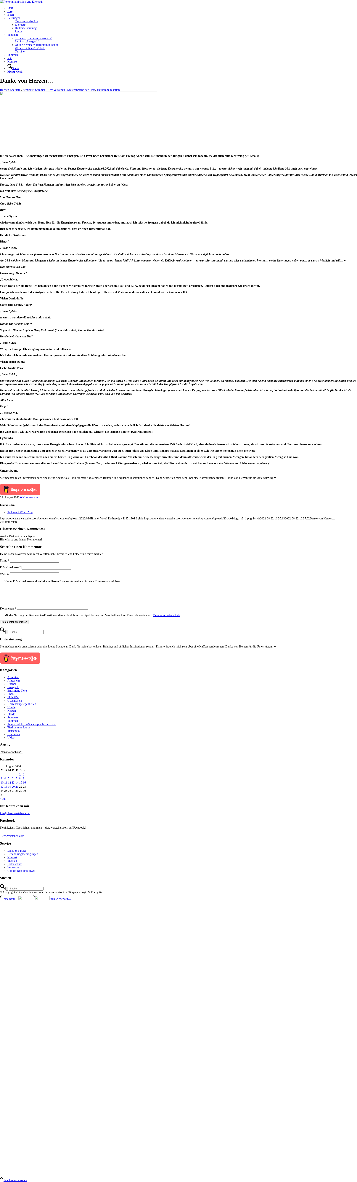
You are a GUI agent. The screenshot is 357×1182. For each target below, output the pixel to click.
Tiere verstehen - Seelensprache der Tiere (71, 89)
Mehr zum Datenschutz (166, 615)
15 (20, 782)
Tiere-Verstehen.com (12, 836)
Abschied (13, 677)
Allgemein (13, 680)
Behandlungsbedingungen (22, 854)
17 (2, 786)
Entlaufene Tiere (17, 690)
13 (13, 782)
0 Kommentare (29, 497)
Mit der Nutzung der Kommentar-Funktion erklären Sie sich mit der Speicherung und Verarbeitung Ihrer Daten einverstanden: (92, 615)
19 (9, 786)
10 (2, 782)
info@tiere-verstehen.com (15, 813)
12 (9, 782)
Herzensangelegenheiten (21, 704)
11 (5, 782)
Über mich (13, 734)
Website (4, 574)
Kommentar (8, 608)
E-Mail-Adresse (10, 567)
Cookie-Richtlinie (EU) (21, 870)
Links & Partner (16, 850)
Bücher (4, 89)
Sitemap (12, 860)
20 (13, 786)
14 (16, 782)
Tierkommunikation (108, 89)
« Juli (3, 798)
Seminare (28, 89)
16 (24, 782)
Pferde (11, 714)
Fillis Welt (13, 697)
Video (11, 737)
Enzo (10, 694)
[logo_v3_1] (21, 1)
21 (16, 786)
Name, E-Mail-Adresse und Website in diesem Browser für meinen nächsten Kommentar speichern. (62, 581)
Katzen (11, 710)
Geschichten (14, 700)
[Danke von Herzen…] (78, 94)
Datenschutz (14, 864)
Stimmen (40, 89)
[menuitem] (182, 8)
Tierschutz (13, 730)
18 (5, 786)
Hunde (11, 707)
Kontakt (12, 857)
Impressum (13, 867)
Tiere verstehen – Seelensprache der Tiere (31, 724)
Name (4, 560)
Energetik (15, 89)
